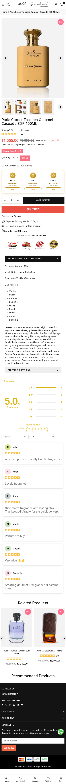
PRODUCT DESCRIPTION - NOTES (25, 258)
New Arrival (20, 781)
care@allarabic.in (10, 694)
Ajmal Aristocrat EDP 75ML (49, 650)
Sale (60, 22)
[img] (9, 134)
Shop (12, 189)
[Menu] (3, 4)
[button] (61, 4)
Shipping (18, 144)
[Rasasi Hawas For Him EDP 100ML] (16, 627)
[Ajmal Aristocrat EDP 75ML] (49, 627)
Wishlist (48, 781)
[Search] (8, 4)
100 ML (25, 158)
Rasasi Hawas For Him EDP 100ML (17, 652)
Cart (60, 781)
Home (4, 12)
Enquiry (28, 165)
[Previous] (5, 58)
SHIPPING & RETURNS (19, 370)
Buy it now (33, 209)
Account (35, 781)
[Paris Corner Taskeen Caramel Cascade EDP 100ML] (21, 107)
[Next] (60, 58)
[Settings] (56, 4)
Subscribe (9, 748)
